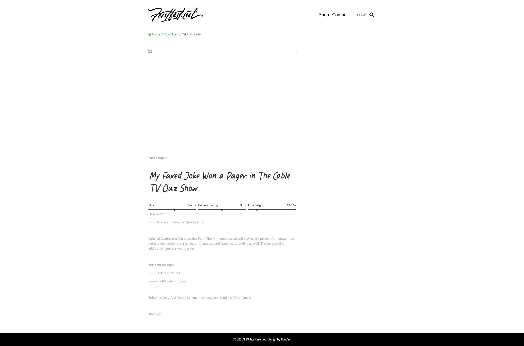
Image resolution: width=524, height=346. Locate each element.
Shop (324, 14)
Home (155, 34)
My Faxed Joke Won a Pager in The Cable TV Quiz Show (220, 182)
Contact (340, 14)
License (358, 14)
